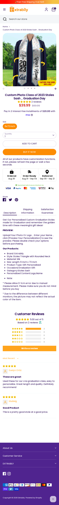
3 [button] (31, 88)
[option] (29, 59)
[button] (24, 101)
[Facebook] (4, 473)
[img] (9, 366)
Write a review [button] (29, 348)
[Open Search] (4, 19)
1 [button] (24, 88)
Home (5, 27)
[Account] (46, 8)
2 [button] (28, 88)
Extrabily (21, 498)
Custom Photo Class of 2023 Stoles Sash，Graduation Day (27, 30)
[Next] (55, 89)
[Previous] (4, 89)
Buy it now (29, 152)
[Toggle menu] (4, 9)
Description (10, 212)
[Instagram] (9, 473)
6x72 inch (10, 126)
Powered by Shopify (34, 498)
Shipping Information (27, 211)
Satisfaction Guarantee (47, 211)
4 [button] (34, 88)
